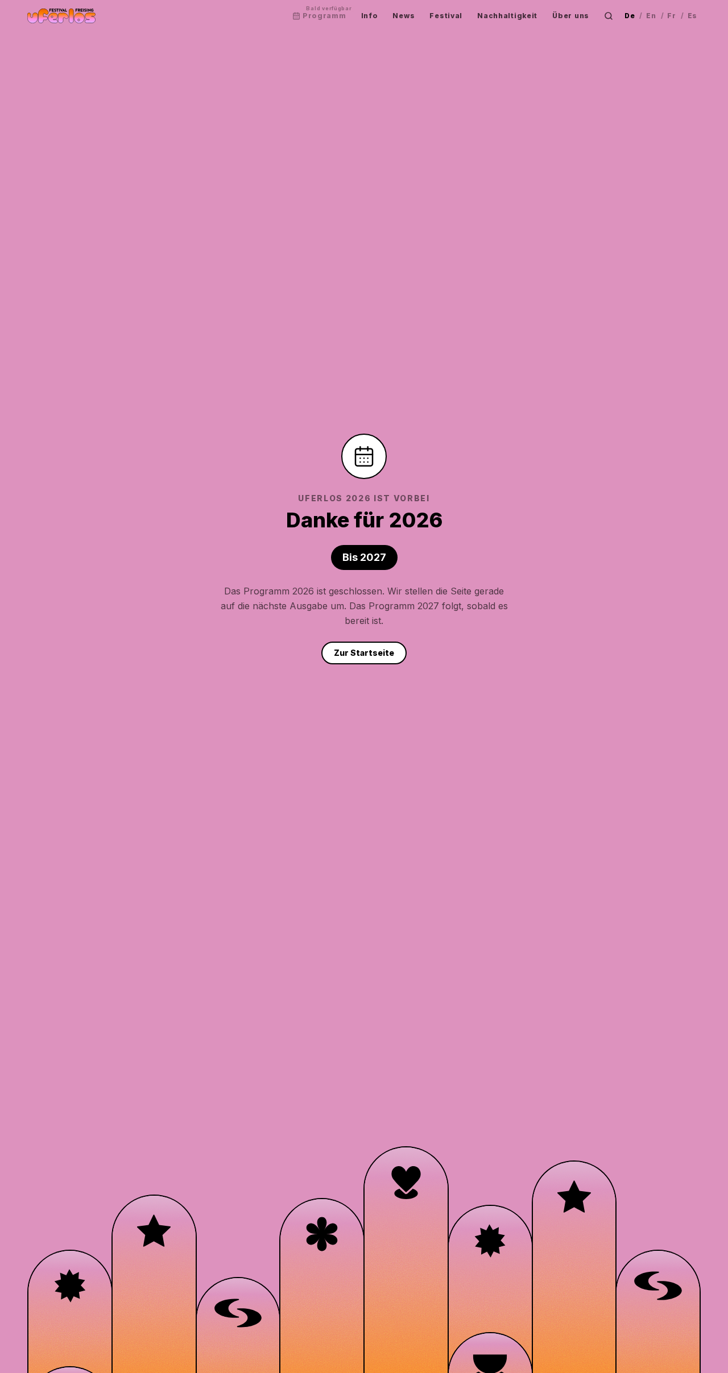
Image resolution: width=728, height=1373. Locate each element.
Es (692, 15)
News (403, 15)
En (651, 15)
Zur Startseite (364, 653)
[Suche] (608, 16)
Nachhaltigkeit (507, 15)
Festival (445, 15)
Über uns (570, 15)
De (629, 15)
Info (369, 15)
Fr (671, 15)
